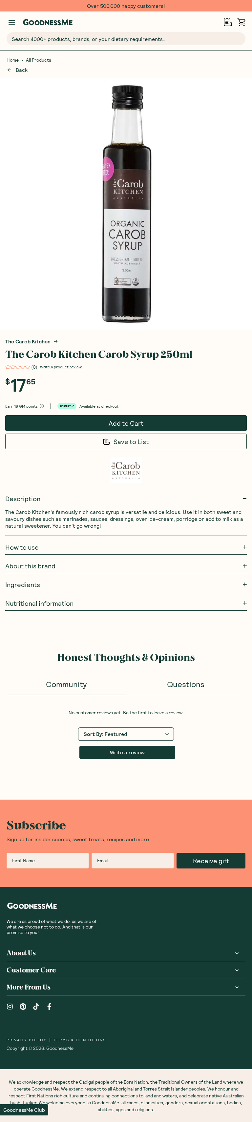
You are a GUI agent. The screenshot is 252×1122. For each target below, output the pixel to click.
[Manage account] (12, 22)
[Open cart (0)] (241, 22)
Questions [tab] (185, 684)
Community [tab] (66, 684)
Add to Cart (126, 423)
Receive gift (211, 861)
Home (13, 60)
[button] (24, 1109)
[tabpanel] (126, 734)
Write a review (127, 752)
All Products (38, 60)
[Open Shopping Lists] (228, 22)
